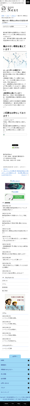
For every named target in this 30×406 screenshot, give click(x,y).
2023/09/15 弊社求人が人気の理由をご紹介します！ (14, 253)
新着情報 (5, 287)
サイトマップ (5, 392)
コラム (4, 284)
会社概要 (3, 378)
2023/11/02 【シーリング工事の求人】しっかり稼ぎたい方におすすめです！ (15, 238)
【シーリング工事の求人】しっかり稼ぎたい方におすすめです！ (9, 173)
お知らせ (13, 15)
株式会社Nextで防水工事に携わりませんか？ (22, 173)
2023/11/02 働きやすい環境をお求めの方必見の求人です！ (15, 231)
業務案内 (3, 365)
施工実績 (5, 290)
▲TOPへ (15, 356)
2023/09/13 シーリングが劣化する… (9, 340)
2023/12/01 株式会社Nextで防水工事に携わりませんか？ (14, 223)
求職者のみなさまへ (7, 369)
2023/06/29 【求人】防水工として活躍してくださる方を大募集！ (15, 265)
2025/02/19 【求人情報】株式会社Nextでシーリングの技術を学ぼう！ (14, 208)
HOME (3, 15)
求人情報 (3, 374)
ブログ (7, 15)
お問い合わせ (5, 383)
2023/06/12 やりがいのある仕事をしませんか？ (13, 272)
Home (6, 403)
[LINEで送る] (15, 147)
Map (19, 403)
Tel (13, 403)
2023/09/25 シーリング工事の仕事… (9, 317)
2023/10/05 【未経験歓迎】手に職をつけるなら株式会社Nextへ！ (15, 246)
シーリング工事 (7, 348)
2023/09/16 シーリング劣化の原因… (9, 334)
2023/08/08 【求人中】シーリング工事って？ (12, 258)
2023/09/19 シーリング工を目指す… (9, 328)
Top (25, 403)
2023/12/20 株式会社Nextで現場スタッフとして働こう (14, 215)
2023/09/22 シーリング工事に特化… (9, 323)
